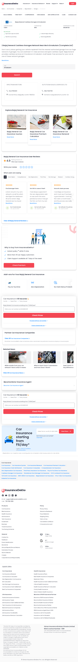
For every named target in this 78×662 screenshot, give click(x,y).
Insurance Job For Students (42, 615)
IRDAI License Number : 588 (54, 629)
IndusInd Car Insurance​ (9, 478)
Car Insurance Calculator (9, 576)
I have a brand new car (38, 325)
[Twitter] (16, 495)
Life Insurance (6, 516)
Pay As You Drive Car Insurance (57, 470)
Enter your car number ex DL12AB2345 (16, 309)
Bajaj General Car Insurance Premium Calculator (38, 134)
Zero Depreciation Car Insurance (12, 470)
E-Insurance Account (46, 524)
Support (54, 3)
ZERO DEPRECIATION (53, 15)
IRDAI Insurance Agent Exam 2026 (43, 610)
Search (17, 75)
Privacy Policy (44, 509)
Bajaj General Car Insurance (45, 476)
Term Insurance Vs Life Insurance (11, 605)
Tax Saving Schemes (8, 529)
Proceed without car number (38, 320)
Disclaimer (5, 545)
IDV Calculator (6, 582)
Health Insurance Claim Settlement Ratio (45, 582)
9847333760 (48, 91)
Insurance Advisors (37, 3)
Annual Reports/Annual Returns (11, 547)
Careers (4, 555)
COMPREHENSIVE (29, 15)
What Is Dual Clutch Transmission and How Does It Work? (45, 366)
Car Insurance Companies (19, 338)
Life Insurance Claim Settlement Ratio (13, 602)
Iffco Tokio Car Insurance (63, 476)
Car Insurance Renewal (34, 465)
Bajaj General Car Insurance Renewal (61, 132)
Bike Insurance (6, 511)
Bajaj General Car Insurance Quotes (14, 132)
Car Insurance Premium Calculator (54, 465)
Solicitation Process (7, 550)
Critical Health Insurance (41, 584)
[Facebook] (3, 495)
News (61, 3)
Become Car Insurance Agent (13, 385)
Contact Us (5, 537)
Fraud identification (7, 542)
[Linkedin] (12, 495)
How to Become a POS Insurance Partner (45, 608)
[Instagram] (9, 495)
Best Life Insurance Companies (11, 608)
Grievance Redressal (46, 511)
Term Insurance (6, 519)
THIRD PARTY (18, 15)
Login (72, 3)
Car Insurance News (16, 373)
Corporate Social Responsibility (11, 557)
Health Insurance (7, 514)
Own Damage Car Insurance (10, 584)
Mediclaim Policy (39, 579)
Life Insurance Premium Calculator (12, 615)
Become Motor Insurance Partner (43, 600)
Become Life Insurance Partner (42, 605)
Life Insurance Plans (8, 610)
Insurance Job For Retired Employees (44, 618)
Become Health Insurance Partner (43, 602)
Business (4, 524)
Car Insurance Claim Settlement (12, 468)
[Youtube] (6, 495)
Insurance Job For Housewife (42, 613)
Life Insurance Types (8, 600)
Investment (5, 521)
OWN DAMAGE (41, 15)
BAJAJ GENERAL (8, 15)
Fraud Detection (44, 514)
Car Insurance (6, 465)
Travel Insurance (6, 527)
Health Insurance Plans (40, 574)
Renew (48, 3)
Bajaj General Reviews (18, 221)
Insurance (26, 3)
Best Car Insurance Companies (11, 589)
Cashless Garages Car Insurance (12, 473)
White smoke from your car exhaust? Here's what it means (15, 366)
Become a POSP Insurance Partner (43, 597)
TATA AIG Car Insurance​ (9, 476)
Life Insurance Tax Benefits (10, 613)
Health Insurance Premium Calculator (45, 587)
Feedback (4, 540)
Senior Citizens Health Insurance (43, 592)
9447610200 (13, 91)
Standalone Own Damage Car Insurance (36, 473)
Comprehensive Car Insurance (51, 468)
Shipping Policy (44, 516)
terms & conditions (26, 448)
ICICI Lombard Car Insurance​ (60, 473)
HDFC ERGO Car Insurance (26, 476)
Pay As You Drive (14, 287)
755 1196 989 (9, 501)
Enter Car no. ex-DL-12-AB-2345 (47, 431)
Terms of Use (43, 519)
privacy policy (22, 450)
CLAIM (63, 15)
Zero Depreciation (37, 287)
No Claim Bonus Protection (64, 287)
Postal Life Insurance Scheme (10, 597)
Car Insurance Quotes (19, 465)
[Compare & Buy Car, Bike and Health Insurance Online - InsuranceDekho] (10, 4)
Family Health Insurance (41, 589)
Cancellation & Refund (46, 521)
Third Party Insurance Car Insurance (34, 470)
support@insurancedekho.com (16, 499)
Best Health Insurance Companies (44, 576)
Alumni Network (6, 552)
